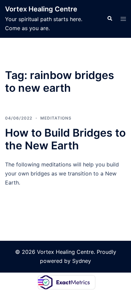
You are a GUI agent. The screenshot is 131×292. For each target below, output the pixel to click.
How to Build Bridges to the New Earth (65, 139)
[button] (109, 18)
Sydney (81, 261)
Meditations (56, 118)
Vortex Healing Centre (41, 9)
